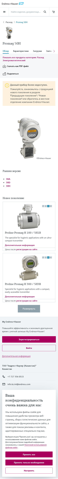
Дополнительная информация (20, 245)
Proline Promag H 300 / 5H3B (23, 284)
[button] (29, 339)
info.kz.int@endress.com (19, 384)
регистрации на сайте (26, 249)
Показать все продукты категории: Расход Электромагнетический (23, 59)
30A (8, 178)
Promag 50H (22, 22)
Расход (9, 22)
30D (8, 182)
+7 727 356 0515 (16, 376)
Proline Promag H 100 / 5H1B (23, 232)
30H (8, 185)
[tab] (7, 51)
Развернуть (29, 308)
